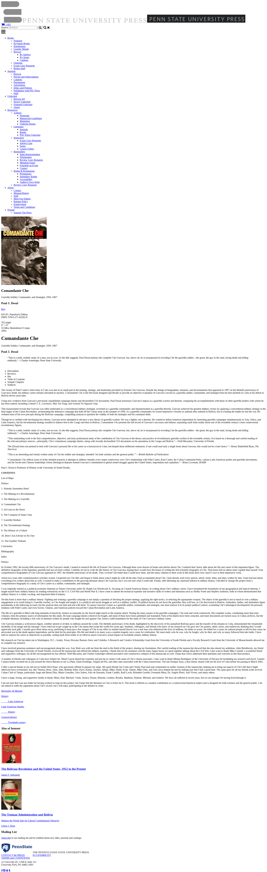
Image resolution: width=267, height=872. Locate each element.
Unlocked (12, 96)
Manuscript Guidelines (31, 118)
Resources (12, 110)
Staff (16, 93)
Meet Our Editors (22, 198)
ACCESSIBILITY (41, 855)
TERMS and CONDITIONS (15, 858)
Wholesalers (26, 157)
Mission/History (21, 193)
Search (4, 27)
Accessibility (26, 179)
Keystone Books (22, 43)
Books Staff (19, 68)
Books (10, 38)
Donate (11, 210)
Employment (20, 204)
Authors (17, 113)
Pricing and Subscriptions (26, 76)
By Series (24, 57)
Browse (17, 52)
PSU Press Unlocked (30, 135)
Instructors (19, 137)
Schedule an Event (29, 165)
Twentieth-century (13, 722)
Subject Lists (26, 143)
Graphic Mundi (21, 49)
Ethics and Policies (23, 88)
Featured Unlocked (23, 104)
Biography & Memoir (11, 691)
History (4, 696)
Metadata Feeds (27, 162)
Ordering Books (28, 124)
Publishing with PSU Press (27, 90)
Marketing (25, 121)
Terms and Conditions (24, 207)
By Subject (25, 54)
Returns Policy (21, 201)
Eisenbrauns (19, 46)
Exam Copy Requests (24, 65)
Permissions (19, 82)
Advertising (19, 85)
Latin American (12, 701)
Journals (11, 71)
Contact (23, 168)
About (17, 107)
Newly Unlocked (22, 101)
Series (23, 146)
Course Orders (27, 149)
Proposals (24, 115)
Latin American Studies (12, 706)
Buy (3, 309)
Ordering (18, 63)
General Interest (9, 717)
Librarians (18, 126)
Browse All (19, 99)
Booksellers (19, 151)
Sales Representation (30, 154)
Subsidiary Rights (28, 176)
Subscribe (6, 838)
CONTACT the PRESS (13, 855)
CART (7, 24)
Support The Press (23, 212)
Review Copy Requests (31, 160)
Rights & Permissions (24, 171)
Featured (18, 40)
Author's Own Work (30, 182)
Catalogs (24, 60)
